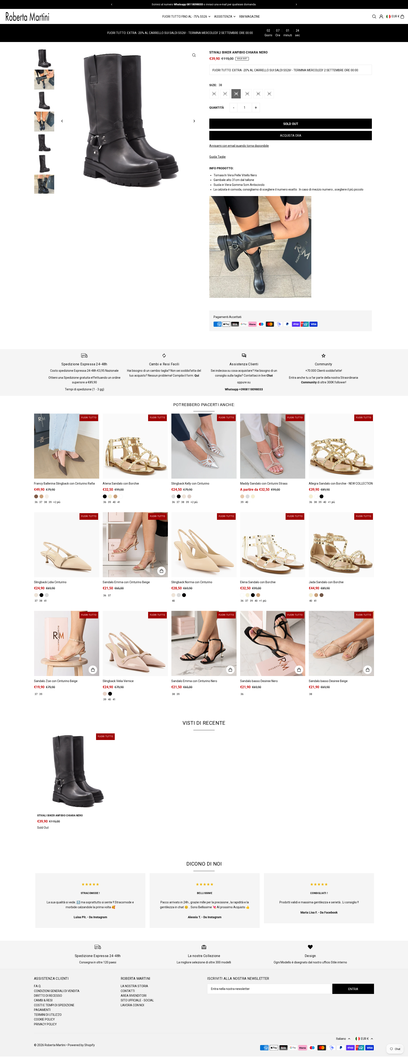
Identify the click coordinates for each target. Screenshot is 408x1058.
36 (213, 93)
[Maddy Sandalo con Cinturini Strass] (272, 446)
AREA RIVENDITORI (133, 995)
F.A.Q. (37, 986)
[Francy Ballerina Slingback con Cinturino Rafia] (66, 446)
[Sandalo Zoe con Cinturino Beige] (66, 643)
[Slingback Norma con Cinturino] (204, 544)
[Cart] (402, 16)
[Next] (296, 4)
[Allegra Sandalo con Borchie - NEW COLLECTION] (341, 446)
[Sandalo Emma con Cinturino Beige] (135, 544)
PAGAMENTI (42, 1010)
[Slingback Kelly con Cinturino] (204, 446)
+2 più (56, 502)
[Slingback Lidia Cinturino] (66, 544)
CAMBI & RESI (43, 1000)
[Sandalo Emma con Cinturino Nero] (204, 643)
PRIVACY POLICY (45, 1024)
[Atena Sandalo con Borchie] (135, 446)
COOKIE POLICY (44, 1019)
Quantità (216, 107)
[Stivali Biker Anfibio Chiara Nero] (76, 771)
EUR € (396, 16)
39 (247, 93)
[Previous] (112, 4)
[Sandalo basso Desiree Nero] (272, 643)
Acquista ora (290, 135)
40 (258, 93)
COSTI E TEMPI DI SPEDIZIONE (54, 1005)
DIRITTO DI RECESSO (48, 995)
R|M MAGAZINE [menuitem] (249, 16)
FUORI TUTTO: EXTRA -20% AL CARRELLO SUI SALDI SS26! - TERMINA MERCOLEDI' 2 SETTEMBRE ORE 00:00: (285, 70)
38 (236, 93)
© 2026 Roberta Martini (50, 1045)
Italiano (341, 1038)
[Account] (381, 16)
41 (269, 93)
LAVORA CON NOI (132, 1005)
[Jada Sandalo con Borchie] (341, 544)
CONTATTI (128, 991)
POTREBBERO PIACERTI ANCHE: (204, 404)
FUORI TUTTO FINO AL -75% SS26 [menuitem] (184, 16)
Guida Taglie (217, 156)
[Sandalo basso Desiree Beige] (341, 643)
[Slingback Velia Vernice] (135, 643)
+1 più (331, 502)
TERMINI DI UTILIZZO (48, 1014)
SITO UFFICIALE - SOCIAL (137, 1000)
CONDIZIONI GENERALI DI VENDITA (56, 991)
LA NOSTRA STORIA (134, 986)
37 (225, 93)
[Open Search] (374, 16)
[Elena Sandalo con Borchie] (272, 544)
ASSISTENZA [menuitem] (223, 16)
